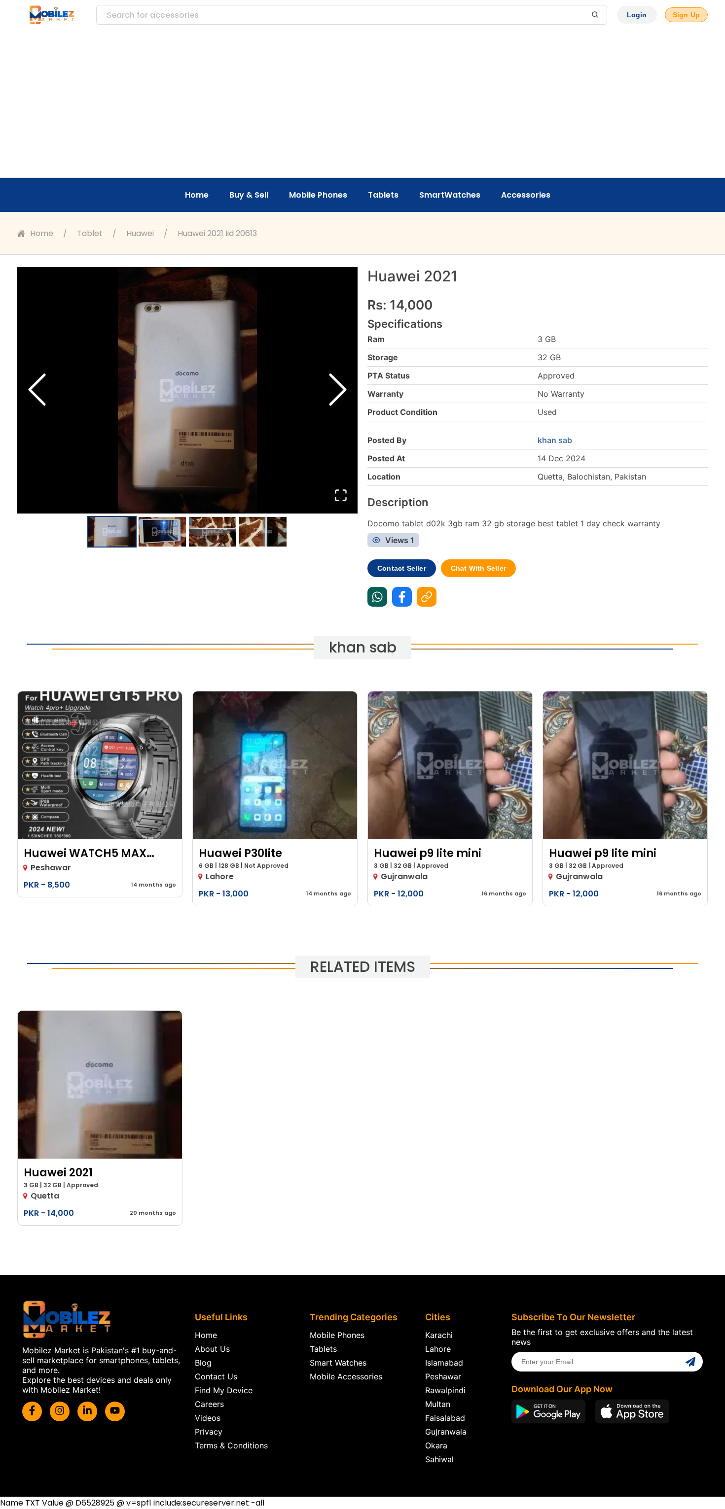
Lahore (438, 1349)
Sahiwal (439, 1459)
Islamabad (444, 1363)
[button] (187, 390)
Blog (203, 1363)
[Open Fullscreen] (341, 496)
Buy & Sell (248, 195)
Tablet (90, 233)
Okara (436, 1445)
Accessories (525, 195)
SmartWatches (449, 195)
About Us (212, 1349)
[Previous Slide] (37, 391)
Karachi (439, 1335)
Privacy (208, 1432)
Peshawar (443, 1376)
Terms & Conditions (231, 1445)
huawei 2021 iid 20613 (217, 233)
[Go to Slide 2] (162, 532)
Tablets (383, 195)
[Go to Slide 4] (263, 532)
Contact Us (216, 1376)
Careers (209, 1404)
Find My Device (224, 1390)
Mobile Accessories (346, 1376)
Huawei (140, 233)
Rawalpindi (445, 1390)
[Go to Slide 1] (112, 532)
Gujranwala (446, 1432)
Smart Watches (338, 1363)
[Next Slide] (338, 391)
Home (197, 195)
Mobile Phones (318, 195)
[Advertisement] (362, 103)
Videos (207, 1418)
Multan (437, 1404)
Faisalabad (445, 1418)
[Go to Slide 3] (212, 532)
